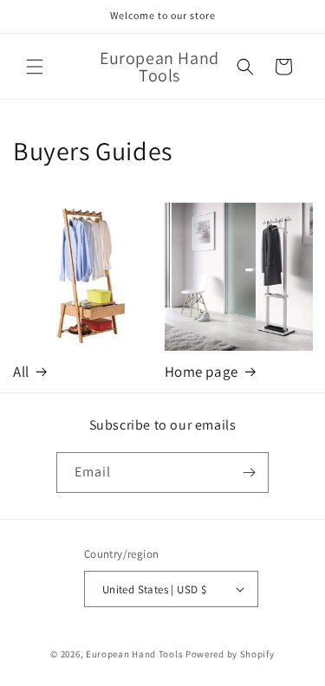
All (21, 371)
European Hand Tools (134, 654)
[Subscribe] (249, 472)
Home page (201, 371)
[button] (35, 67)
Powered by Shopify (230, 654)
